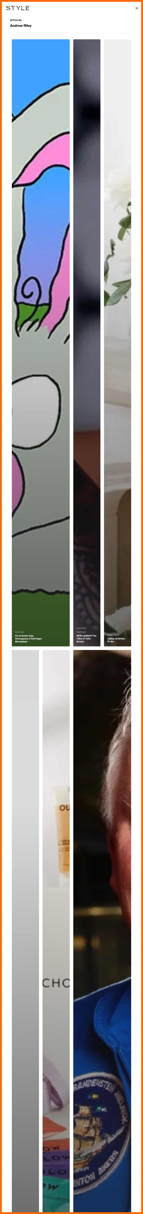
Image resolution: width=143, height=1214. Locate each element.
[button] (137, 8)
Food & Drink (19, 632)
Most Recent (81, 632)
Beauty (110, 635)
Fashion (116, 635)
